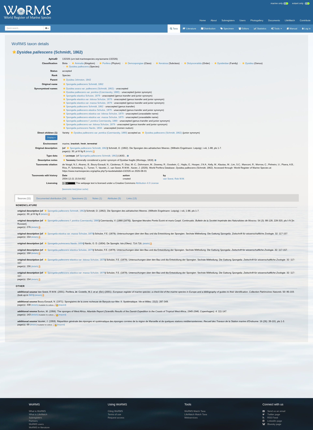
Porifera (106, 63)
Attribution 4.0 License (147, 183)
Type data (51, 155)
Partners (33, 421)
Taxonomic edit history (44, 175)
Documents (274, 20)
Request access (116, 417)
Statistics (261, 28)
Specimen (228, 28)
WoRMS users (36, 424)
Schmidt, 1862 (84, 84)
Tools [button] (277, 28)
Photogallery (256, 20)
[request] (62, 305)
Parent (53, 79)
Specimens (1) (79, 198)
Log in (307, 28)
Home (203, 20)
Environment (50, 143)
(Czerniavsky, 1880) (93, 92)
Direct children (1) (47, 132)
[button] (14, 52)
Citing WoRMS (115, 411)
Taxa (175, 28)
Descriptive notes (47, 160)
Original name (49, 84)
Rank (54, 75)
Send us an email (276, 411)
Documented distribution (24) (51, 198)
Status (53, 71)
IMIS (31, 295)
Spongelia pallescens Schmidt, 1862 (98, 155)
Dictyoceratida (194, 63)
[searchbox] (23, 28)
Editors (245, 28)
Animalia (79, 63)
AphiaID (53, 59)
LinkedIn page (274, 421)
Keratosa (163, 63)
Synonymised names (45, 88)
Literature (191, 28)
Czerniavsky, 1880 (92, 120)
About (214, 20)
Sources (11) (24, 198)
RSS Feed (272, 417)
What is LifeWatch (38, 414)
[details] (89, 151)
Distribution (209, 28)
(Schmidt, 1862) (90, 88)
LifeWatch (290, 20)
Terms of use (114, 414)
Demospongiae (135, 63)
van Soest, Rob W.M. (174, 178)
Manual (293, 28)
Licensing (51, 183)
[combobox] (24, 28)
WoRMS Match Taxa (194, 411)
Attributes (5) (114, 198)
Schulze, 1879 (83, 95)
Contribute (305, 20)
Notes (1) (97, 198)
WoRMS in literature (39, 427)
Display (50, 137)
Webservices (191, 417)
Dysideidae (223, 63)
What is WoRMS (37, 411)
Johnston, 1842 (78, 79)
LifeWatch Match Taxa (195, 414)
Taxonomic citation (46, 164)
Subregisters (228, 20)
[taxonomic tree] (69, 189)
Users (242, 20)
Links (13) (132, 198)
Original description (46, 148)
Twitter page (273, 414)
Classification (49, 63)
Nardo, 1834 (84, 128)
